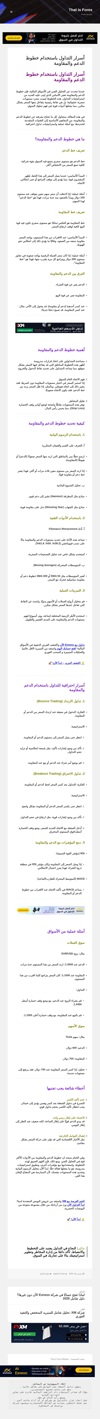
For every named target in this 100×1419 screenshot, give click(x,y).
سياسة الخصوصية (78, 1359)
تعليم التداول (44, 1274)
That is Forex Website (60, 1359)
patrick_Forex (59, 1274)
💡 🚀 (66, 663)
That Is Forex (80, 10)
